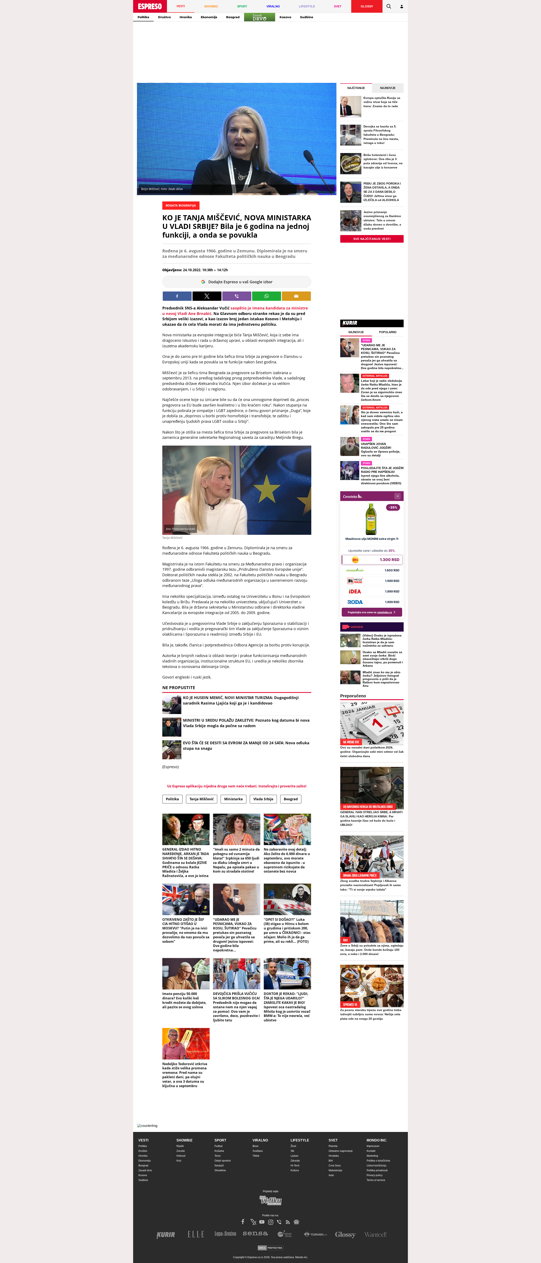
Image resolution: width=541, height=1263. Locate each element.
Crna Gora (335, 1165)
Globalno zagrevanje (341, 1150)
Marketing (372, 1155)
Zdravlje (295, 1160)
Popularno (387, 332)
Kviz (178, 1160)
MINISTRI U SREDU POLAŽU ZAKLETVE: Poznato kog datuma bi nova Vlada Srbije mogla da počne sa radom (246, 723)
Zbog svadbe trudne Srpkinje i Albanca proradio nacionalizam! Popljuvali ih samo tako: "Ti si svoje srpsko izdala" (370, 885)
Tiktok (256, 1155)
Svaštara (258, 1150)
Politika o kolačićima (378, 1160)
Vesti (143, 1140)
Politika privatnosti (377, 1170)
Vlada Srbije (263, 799)
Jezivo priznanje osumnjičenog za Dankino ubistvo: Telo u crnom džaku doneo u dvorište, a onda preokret (382, 220)
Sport (220, 1140)
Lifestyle (300, 1140)
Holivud (180, 1155)
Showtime (220, 1170)
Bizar (255, 1146)
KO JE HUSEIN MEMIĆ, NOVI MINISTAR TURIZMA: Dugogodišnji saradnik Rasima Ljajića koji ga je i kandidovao (241, 700)
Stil (292, 1150)
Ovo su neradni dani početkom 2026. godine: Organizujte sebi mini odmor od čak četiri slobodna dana (372, 752)
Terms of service (376, 1180)
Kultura (295, 1170)
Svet (333, 1140)
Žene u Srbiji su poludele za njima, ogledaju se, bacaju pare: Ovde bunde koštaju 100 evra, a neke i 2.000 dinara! (371, 950)
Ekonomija (209, 17)
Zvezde (180, 1150)
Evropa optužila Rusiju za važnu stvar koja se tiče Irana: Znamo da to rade (381, 102)
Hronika (186, 17)
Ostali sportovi (222, 1160)
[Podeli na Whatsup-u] (266, 296)
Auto (331, 1175)
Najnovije (388, 88)
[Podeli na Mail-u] (296, 296)
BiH (331, 1160)
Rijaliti (180, 1146)
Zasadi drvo (145, 1170)
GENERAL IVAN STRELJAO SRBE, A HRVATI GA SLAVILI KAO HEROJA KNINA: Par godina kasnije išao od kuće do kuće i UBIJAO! (371, 818)
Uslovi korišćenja (376, 1165)
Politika (143, 17)
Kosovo (285, 17)
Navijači (219, 1165)
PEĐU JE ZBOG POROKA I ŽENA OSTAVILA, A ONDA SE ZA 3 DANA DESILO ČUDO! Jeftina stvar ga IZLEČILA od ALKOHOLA (382, 192)
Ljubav (294, 1155)
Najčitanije (356, 88)
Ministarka (233, 799)
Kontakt (371, 1150)
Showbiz (184, 1140)
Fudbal (218, 1146)
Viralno (260, 1140)
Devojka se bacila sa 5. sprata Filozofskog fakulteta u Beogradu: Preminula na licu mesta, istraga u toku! (381, 135)
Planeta (333, 1146)
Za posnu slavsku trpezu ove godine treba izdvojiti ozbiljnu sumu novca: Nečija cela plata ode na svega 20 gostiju (370, 1014)
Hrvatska (334, 1155)
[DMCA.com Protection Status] (270, 1248)
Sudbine (306, 17)
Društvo (164, 17)
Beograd (233, 17)
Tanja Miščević (202, 799)
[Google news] (296, 1222)
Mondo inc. (377, 1140)
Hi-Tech (295, 1165)
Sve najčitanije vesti (372, 239)
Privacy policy (375, 1175)
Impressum (373, 1146)
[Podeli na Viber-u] (236, 296)
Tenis (217, 1155)
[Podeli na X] (207, 296)
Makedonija (335, 1170)
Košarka (219, 1150)
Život (293, 1146)
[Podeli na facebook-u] (177, 296)
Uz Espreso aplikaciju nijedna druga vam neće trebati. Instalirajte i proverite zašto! (236, 786)
